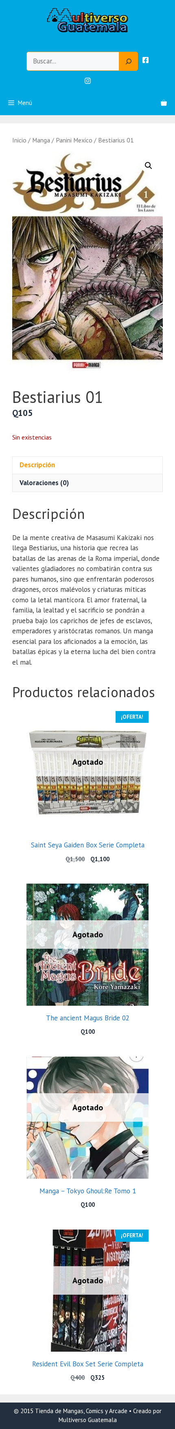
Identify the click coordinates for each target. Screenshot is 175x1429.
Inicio (19, 140)
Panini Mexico (74, 140)
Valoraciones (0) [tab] (44, 482)
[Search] (128, 61)
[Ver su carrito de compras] (164, 103)
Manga (41, 140)
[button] (148, 165)
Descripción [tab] (37, 464)
